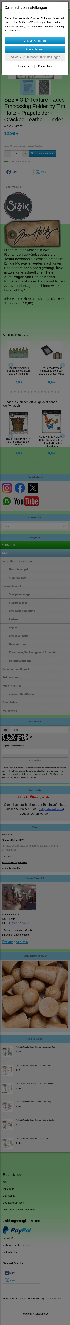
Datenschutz (45, 66)
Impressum (24, 66)
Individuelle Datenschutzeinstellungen (35, 57)
